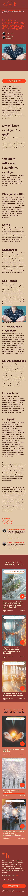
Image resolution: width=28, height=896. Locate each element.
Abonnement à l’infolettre (14, 885)
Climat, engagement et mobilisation (14, 81)
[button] (23, 4)
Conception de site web (16, 891)
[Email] (11, 522)
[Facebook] (4, 522)
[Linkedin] (7, 522)
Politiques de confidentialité (10, 890)
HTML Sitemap (4, 890)
